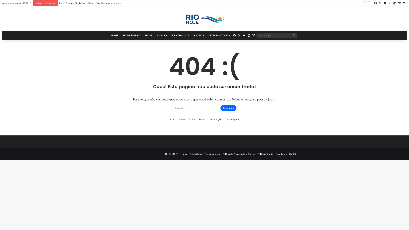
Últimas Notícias (219, 35)
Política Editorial (265, 154)
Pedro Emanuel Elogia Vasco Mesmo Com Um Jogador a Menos (91, 3)
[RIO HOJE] (204, 18)
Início (172, 119)
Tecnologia (215, 119)
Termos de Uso (212, 154)
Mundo (202, 119)
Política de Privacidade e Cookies (239, 154)
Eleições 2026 (180, 35)
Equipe (192, 119)
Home (114, 35)
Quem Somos (196, 154)
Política (198, 35)
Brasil (149, 35)
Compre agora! (232, 119)
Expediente (281, 154)
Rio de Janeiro (131, 35)
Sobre (182, 119)
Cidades (162, 35)
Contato (293, 154)
